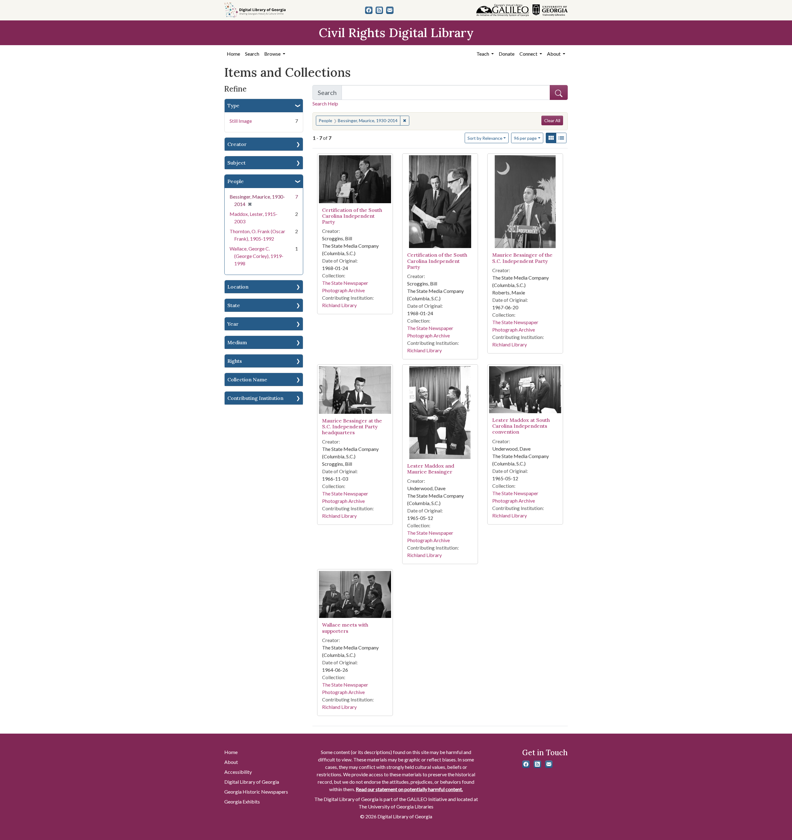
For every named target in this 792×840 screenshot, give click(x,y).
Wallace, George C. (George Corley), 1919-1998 (256, 256)
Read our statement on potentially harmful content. (409, 789)
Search (252, 54)
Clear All (552, 120)
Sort (484, 138)
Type (233, 105)
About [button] (554, 54)
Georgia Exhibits (242, 801)
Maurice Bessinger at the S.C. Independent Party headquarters (352, 426)
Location (237, 287)
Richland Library (339, 305)
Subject (236, 163)
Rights (234, 361)
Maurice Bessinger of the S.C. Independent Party (522, 258)
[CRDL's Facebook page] (368, 10)
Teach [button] (483, 54)
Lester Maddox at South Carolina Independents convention (521, 426)
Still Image (241, 121)
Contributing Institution (255, 398)
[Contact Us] (390, 10)
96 (525, 138)
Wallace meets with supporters (345, 628)
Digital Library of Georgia (251, 782)
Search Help (325, 103)
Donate (506, 54)
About (231, 762)
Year (233, 324)
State (233, 305)
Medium (237, 342)
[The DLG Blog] (379, 10)
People (235, 181)
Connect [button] (528, 54)
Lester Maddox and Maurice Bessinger (430, 469)
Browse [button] (273, 54)
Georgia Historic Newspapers (256, 792)
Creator (237, 144)
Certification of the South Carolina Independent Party (352, 216)
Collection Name (247, 379)
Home (233, 54)
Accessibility (238, 772)
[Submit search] (559, 92)
